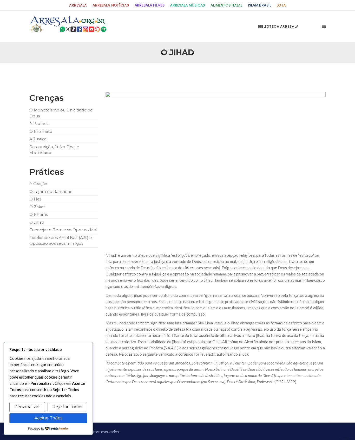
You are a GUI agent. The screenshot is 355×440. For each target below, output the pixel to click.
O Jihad (36, 222)
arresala (78, 5)
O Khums (38, 214)
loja (281, 5)
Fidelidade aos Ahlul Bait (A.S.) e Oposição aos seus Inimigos (60, 240)
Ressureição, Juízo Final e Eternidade (54, 149)
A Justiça (38, 138)
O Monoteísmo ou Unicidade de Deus (61, 113)
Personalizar (27, 406)
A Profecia (39, 123)
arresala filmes (150, 5)
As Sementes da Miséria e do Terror (79, 76)
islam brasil (259, 5)
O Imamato (40, 131)
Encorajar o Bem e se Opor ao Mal (63, 229)
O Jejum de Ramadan (51, 191)
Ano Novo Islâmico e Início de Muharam (229, 76)
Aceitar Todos (48, 418)
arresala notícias (111, 5)
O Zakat (37, 206)
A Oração (38, 183)
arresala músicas (187, 5)
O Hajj (35, 199)
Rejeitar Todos (67, 406)
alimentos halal (226, 5)
